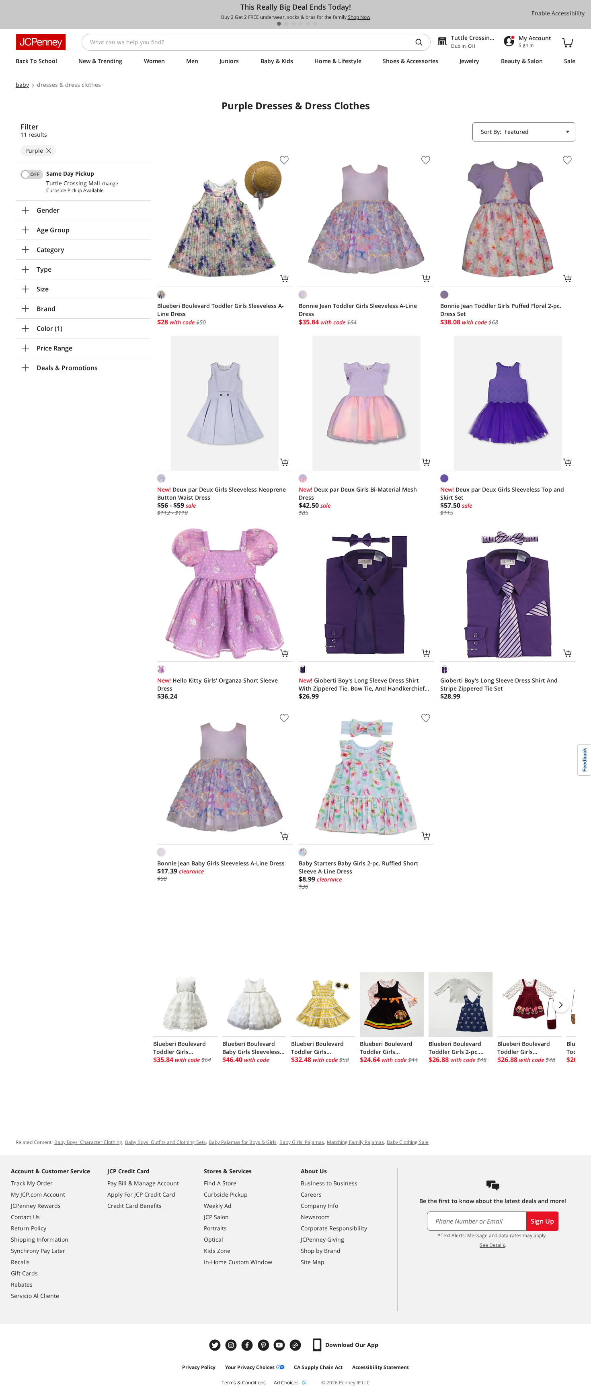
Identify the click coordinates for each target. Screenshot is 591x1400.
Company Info (319, 1205)
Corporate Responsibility (334, 1228)
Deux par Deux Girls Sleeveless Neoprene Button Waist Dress (221, 493)
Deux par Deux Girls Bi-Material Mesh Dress (358, 493)
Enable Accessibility (558, 13)
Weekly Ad (218, 1205)
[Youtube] (280, 1345)
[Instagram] (232, 1345)
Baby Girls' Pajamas (301, 1142)
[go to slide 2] (286, 24)
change (110, 183)
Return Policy (28, 1228)
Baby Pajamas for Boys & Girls (243, 1142)
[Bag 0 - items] (567, 42)
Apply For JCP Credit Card (141, 1194)
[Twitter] (216, 1345)
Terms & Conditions (244, 1382)
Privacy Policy (198, 1367)
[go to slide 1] (279, 24)
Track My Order (32, 1183)
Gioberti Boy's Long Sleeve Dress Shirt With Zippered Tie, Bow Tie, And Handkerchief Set (362, 684)
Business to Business (329, 1183)
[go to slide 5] (308, 24)
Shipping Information (39, 1239)
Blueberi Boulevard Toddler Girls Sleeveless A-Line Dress (220, 310)
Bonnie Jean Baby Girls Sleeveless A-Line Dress (221, 863)
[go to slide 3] (293, 24)
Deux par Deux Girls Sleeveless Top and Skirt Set (502, 493)
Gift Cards (24, 1273)
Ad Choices (286, 1382)
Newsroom (315, 1217)
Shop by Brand (321, 1250)
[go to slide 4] (301, 24)
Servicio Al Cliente (35, 1296)
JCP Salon (216, 1217)
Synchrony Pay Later (38, 1250)
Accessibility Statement (380, 1367)
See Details (492, 1245)
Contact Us (25, 1217)
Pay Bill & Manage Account (143, 1183)
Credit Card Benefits (134, 1205)
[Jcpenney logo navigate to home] (41, 42)
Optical (213, 1239)
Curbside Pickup (226, 1194)
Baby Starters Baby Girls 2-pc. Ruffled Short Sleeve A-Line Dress (359, 867)
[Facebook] (248, 1345)
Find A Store (220, 1183)
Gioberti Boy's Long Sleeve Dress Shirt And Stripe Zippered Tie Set (499, 684)
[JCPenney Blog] (296, 1345)
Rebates (22, 1284)
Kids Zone (217, 1250)
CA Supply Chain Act (318, 1367)
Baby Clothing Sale (408, 1142)
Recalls (20, 1262)
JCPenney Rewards (36, 1205)
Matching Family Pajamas (355, 1142)
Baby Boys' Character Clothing (88, 1142)
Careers (311, 1194)
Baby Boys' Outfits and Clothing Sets (165, 1142)
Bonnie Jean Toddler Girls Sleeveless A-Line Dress (358, 310)
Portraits (215, 1228)
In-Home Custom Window (238, 1262)
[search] (422, 42)
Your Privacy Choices (250, 1367)
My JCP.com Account (38, 1194)
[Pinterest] (264, 1345)
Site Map (312, 1262)
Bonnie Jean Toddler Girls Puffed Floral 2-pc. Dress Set (500, 310)
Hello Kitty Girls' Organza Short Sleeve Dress (217, 684)
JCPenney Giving (322, 1239)
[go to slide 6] (315, 24)
